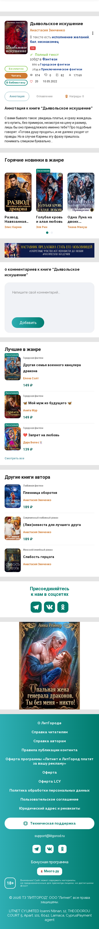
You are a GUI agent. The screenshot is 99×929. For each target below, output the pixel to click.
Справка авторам (49, 741)
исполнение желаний (70, 37)
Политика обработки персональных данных (49, 790)
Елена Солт (31, 378)
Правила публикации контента (50, 750)
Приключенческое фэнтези (61, 69)
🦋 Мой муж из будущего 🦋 (13, 406)
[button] (47, 233)
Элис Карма (13, 227)
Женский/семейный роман (38, 550)
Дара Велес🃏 (33, 442)
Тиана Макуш (77, 227)
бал (33, 42)
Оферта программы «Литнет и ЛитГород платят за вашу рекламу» (49, 761)
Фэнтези (49, 59)
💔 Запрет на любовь (13, 438)
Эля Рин (41, 227)
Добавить (28, 323)
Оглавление (44, 96)
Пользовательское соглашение (49, 799)
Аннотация (16, 96)
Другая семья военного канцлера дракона (13, 368)
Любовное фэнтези (33, 485)
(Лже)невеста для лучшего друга (13, 528)
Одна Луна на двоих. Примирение (80, 192)
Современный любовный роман (40, 517)
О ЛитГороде (49, 723)
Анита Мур (30, 410)
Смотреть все (14, 458)
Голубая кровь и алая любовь (49, 192)
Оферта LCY (49, 781)
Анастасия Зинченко (47, 30)
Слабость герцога (13, 560)
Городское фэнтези (55, 64)
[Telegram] (36, 849)
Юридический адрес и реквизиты (49, 808)
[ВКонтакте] (49, 849)
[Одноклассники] (62, 849)
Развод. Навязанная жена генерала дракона (18, 192)
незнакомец (48, 42)
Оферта (49, 772)
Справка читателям (50, 732)
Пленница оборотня (13, 496)
